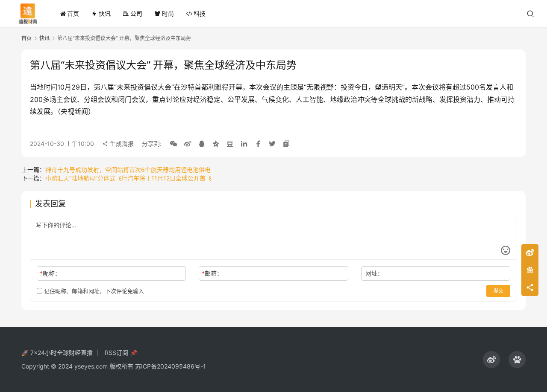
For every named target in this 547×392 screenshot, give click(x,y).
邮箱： (212, 273)
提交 (498, 290)
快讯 (105, 13)
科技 (200, 13)
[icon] (491, 359)
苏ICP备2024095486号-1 (170, 366)
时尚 (168, 13)
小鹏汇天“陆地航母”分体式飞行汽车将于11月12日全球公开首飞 (128, 178)
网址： (374, 273)
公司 (136, 13)
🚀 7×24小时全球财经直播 (57, 352)
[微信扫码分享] (173, 143)
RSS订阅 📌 (121, 352)
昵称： (50, 273)
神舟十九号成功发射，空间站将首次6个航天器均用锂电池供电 (128, 169)
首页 (73, 13)
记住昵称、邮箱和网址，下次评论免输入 (93, 290)
